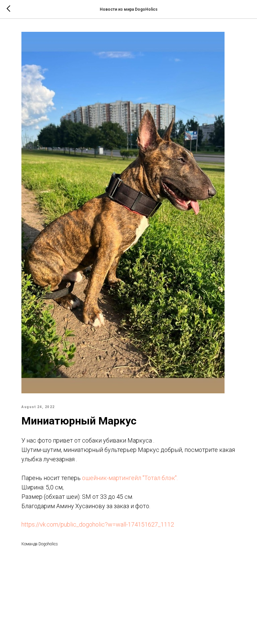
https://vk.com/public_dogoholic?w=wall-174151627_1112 (97, 524)
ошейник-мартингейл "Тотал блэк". (130, 477)
